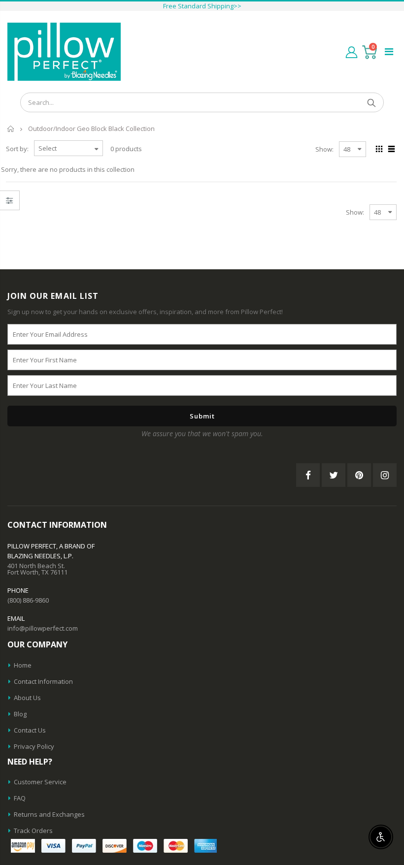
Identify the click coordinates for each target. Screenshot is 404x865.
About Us (27, 697)
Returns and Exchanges (49, 814)
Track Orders (33, 830)
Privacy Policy (34, 746)
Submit (202, 416)
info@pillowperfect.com (42, 628)
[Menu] (389, 51)
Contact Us (30, 730)
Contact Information (43, 681)
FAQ (20, 798)
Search (371, 102)
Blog (20, 713)
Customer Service (40, 781)
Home (11, 129)
